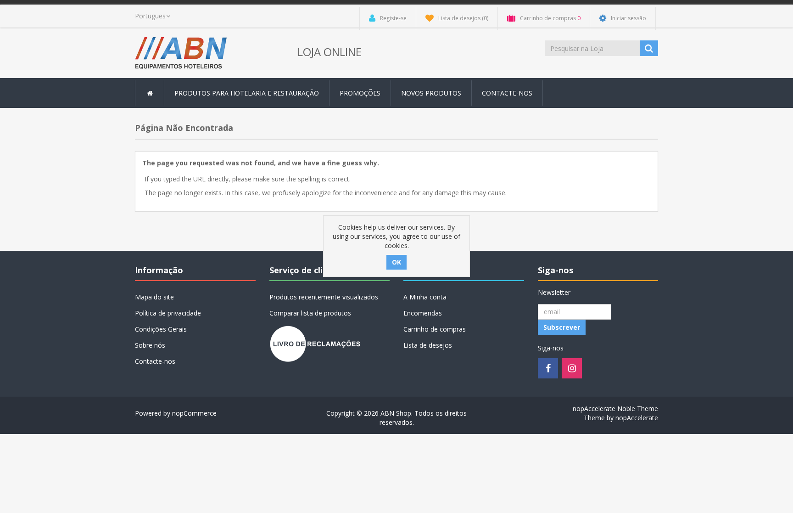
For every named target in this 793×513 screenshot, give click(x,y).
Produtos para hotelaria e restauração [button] (246, 93)
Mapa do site (154, 297)
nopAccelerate (636, 417)
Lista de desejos (427, 345)
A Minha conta (425, 297)
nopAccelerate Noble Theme (615, 408)
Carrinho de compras (434, 329)
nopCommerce (194, 413)
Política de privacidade (168, 313)
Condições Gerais (161, 329)
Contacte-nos (507, 93)
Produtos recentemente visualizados (323, 297)
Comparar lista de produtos (310, 313)
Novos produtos (431, 93)
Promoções (360, 93)
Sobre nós (150, 345)
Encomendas (422, 313)
